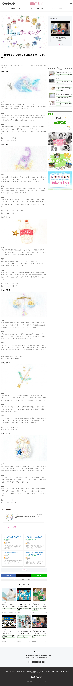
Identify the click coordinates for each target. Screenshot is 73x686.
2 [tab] (59, 44)
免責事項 (67, 671)
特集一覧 (6, 671)
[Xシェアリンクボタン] (33, 662)
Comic (60, 8)
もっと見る (60, 109)
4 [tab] (62, 44)
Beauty (21, 8)
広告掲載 (34, 671)
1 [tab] (58, 44)
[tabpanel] (61, 32)
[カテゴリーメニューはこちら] (71, 3)
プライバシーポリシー (49, 671)
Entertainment (51, 8)
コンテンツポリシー (60, 671)
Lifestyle (30, 8)
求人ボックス (10, 548)
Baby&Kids (39, 8)
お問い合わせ (40, 671)
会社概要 (33, 672)
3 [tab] (60, 44)
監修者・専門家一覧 (21, 671)
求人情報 (29, 671)
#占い (24, 569)
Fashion (13, 8)
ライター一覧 (12, 671)
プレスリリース (40, 672)
